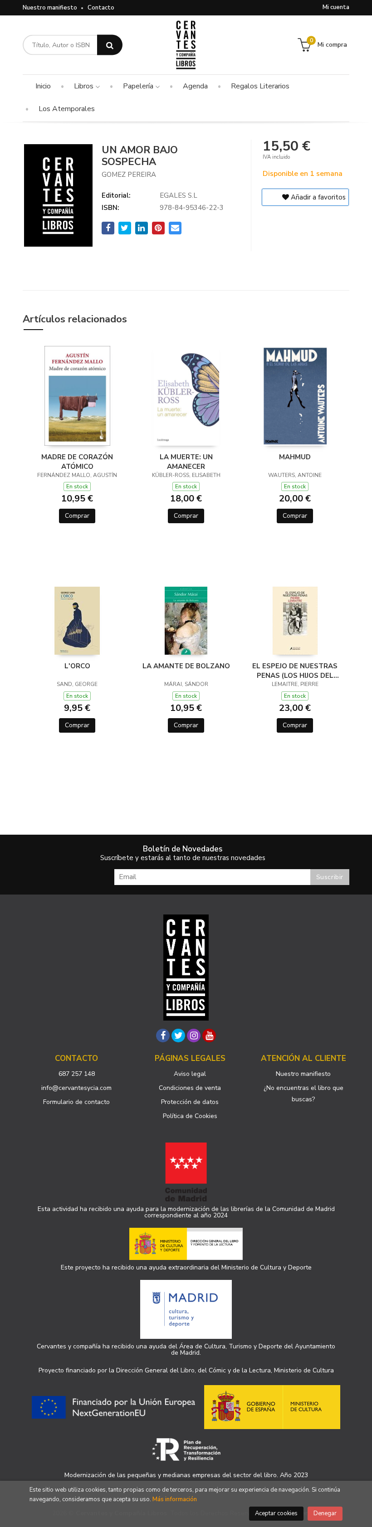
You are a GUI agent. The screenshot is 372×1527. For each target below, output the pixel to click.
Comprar (77, 515)
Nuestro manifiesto (50, 8)
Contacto (101, 8)
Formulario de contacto (76, 1102)
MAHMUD (295, 457)
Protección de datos (190, 1102)
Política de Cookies (190, 1116)
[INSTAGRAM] (194, 1035)
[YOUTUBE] (209, 1035)
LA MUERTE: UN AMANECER (186, 461)
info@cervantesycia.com (76, 1088)
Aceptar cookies (276, 1513)
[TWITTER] (178, 1035)
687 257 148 (77, 1074)
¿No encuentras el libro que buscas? (303, 1094)
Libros (84, 86)
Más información (174, 1499)
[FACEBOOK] (163, 1035)
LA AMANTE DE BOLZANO (186, 666)
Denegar (325, 1513)
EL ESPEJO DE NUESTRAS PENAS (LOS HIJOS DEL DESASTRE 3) (295, 670)
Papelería (139, 86)
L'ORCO (77, 666)
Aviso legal (190, 1074)
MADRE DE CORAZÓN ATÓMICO (77, 461)
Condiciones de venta (190, 1088)
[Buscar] (109, 45)
